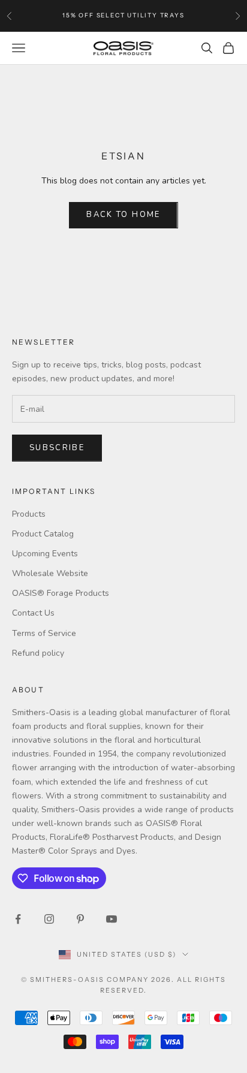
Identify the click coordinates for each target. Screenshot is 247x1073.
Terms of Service (44, 633)
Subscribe (57, 447)
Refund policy (38, 653)
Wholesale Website (50, 573)
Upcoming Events (45, 553)
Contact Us (33, 613)
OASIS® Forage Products (60, 593)
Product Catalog (43, 533)
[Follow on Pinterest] (80, 919)
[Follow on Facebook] (18, 919)
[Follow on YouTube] (112, 919)
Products (29, 514)
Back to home (123, 214)
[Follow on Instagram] (49, 919)
